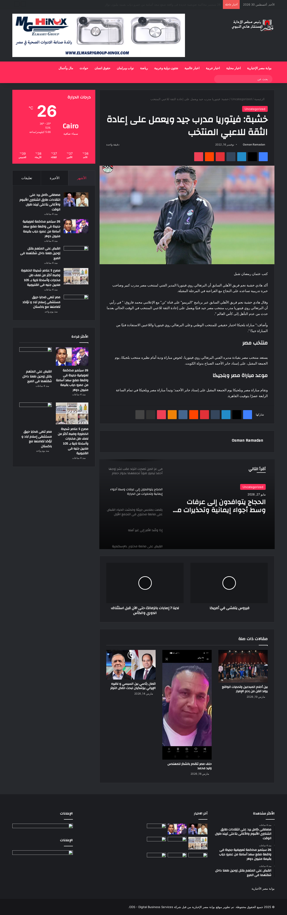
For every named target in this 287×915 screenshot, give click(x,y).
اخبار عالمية (192, 68)
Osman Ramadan (254, 144)
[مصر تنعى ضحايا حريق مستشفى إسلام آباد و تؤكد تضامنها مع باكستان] (76, 304)
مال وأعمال (66, 68)
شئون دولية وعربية (166, 68)
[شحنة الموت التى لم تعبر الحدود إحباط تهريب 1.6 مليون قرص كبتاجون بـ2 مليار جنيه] (177, 858)
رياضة (144, 68)
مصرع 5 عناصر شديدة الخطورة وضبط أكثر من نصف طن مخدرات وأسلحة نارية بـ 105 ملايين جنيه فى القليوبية (40, 278)
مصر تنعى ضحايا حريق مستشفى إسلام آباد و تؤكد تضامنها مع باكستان (41, 302)
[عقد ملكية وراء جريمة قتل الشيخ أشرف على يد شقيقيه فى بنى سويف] (156, 858)
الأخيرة (54, 178)
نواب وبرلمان (125, 68)
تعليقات (26, 178)
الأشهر (81, 178)
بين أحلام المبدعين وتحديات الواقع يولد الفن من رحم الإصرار (245, 689)
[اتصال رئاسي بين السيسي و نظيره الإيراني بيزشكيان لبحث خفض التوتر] (131, 665)
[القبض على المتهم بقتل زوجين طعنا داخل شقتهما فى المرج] (76, 253)
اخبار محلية (233, 68)
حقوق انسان (103, 68)
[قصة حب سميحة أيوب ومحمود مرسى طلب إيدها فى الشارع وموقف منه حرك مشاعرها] (156, 842)
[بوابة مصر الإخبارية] (253, 25)
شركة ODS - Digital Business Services (155, 907)
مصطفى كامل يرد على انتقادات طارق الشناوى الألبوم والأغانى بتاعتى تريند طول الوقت (40, 202)
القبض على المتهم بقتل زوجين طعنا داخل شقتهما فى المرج (184, 4)
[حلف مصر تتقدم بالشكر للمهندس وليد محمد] (187, 705)
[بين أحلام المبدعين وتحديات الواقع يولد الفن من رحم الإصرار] (243, 666)
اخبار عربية (213, 68)
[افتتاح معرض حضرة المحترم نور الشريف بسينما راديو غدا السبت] (197, 859)
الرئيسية (259, 99)
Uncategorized (241, 99)
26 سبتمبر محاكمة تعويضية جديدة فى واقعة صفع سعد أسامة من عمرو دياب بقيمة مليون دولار (41, 229)
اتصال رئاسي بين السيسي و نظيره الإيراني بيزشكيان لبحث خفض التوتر (133, 686)
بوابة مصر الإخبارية (259, 68)
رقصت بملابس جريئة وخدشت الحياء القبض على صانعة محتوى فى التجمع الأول (219, 506)
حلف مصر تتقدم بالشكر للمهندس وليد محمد (189, 766)
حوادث (84, 68)
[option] (187, 504)
